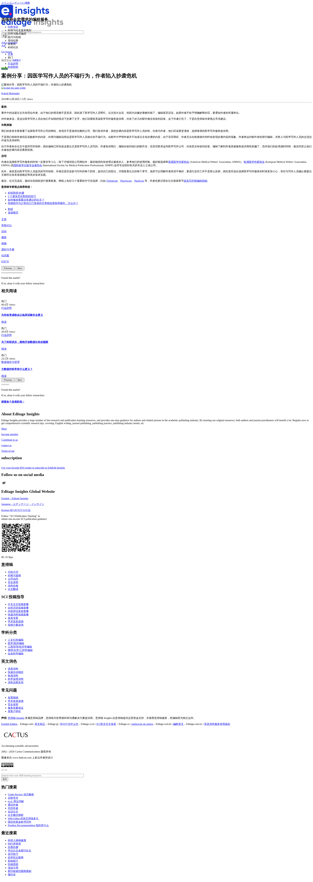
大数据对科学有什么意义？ (17, 369)
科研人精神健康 (17, 840)
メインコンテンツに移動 (15, 2)
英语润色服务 (212, 724)
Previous (8, 268)
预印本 (12, 874)
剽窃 (10, 209)
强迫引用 (13, 867)
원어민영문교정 (69, 724)
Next (19, 268)
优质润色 (13, 668)
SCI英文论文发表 (106, 724)
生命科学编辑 (15, 653)
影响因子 (13, 860)
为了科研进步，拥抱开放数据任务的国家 (24, 342)
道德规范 (13, 212)
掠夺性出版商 (15, 857)
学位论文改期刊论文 (19, 850)
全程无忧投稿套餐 (18, 607)
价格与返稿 (14, 575)
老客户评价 (14, 711)
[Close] (2, 769)
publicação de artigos (142, 724)
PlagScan (139, 180)
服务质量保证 (15, 707)
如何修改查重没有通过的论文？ (26, 199)
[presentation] (8, 268)
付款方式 (13, 572)
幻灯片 (5, 261)
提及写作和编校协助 (195, 180)
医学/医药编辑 (16, 643)
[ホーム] (32, 25)
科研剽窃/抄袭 (16, 193)
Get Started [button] (6, 52)
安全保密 (13, 582)
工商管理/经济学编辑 (20, 646)
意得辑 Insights (16, 718)
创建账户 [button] (16, 60)
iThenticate (112, 180)
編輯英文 (178, 724)
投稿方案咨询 (15, 624)
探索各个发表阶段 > (12, 401)
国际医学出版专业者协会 (27, 165)
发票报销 (13, 697)
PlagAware (126, 180)
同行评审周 (14, 843)
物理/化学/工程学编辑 (20, 650)
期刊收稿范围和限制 (19, 871)
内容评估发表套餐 (18, 611)
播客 (4, 237)
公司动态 (13, 578)
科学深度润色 (15, 679)
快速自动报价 (15, 672)
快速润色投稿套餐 (18, 614)
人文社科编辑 (15, 639)
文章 (4, 219)
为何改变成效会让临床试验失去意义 (22, 315)
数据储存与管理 (10, 362)
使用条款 (225, 724)
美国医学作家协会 (178, 162)
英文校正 (40, 724)
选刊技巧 (13, 854)
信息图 (5, 255)
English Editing (9, 724)
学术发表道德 (15, 621)
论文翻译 (13, 589)
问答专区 (13, 26)
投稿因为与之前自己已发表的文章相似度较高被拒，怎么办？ (43, 203)
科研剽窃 (13, 67)
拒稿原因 (13, 864)
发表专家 (13, 618)
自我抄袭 (13, 847)
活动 (4, 231)
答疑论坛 (6, 225)
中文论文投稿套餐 (18, 604)
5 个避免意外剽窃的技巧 (22, 196)
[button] (2, 272)
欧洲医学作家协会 (254, 162)
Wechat (4, 68)
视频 (4, 243)
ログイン (6, 60)
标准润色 (13, 675)
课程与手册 (7, 249)
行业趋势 (13, 63)
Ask (3, 45)
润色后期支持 (15, 682)
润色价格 (13, 585)
